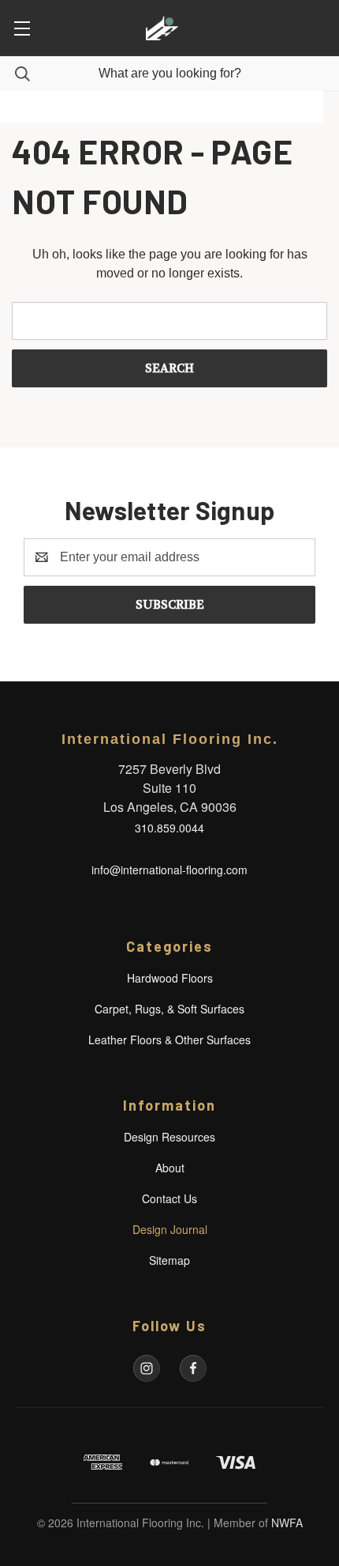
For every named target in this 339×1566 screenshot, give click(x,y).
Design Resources (169, 1137)
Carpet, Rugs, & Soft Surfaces (169, 1009)
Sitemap (169, 1260)
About (169, 1167)
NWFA (287, 1522)
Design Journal (169, 1229)
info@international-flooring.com (169, 869)
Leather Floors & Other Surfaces (169, 1039)
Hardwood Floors (170, 978)
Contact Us (169, 1198)
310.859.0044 (169, 828)
